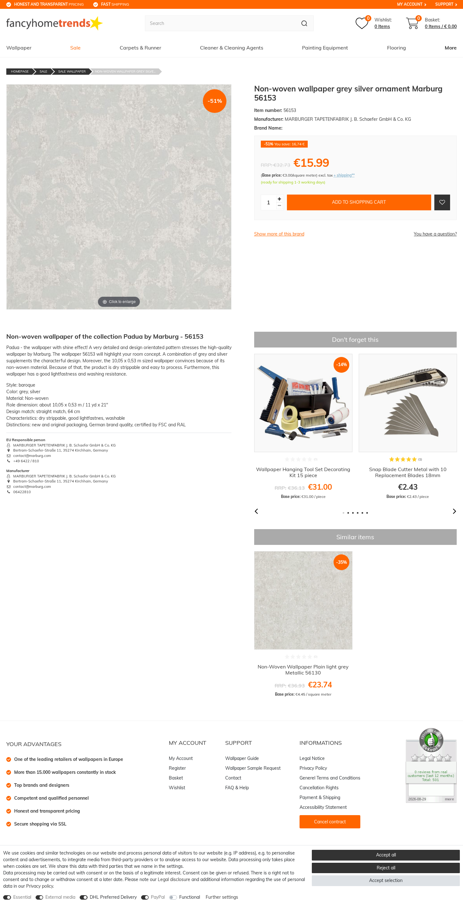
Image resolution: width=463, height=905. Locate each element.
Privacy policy (39, 886)
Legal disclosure (174, 879)
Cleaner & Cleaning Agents (231, 47)
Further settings (222, 897)
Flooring (396, 47)
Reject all (386, 868)
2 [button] (348, 513)
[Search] (304, 23)
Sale (75, 47)
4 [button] (357, 513)
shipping (115, 4)
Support (444, 4)
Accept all (386, 855)
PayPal (158, 897)
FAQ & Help (237, 788)
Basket (176, 778)
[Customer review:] (431, 765)
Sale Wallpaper (72, 71)
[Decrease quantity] (279, 205)
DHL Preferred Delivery (113, 897)
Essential (22, 897)
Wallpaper (18, 47)
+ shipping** (344, 175)
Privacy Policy (313, 768)
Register (177, 768)
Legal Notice (312, 758)
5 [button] (362, 513)
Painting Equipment (325, 47)
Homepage (20, 71)
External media (60, 897)
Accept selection (386, 880)
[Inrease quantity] (279, 199)
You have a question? (435, 234)
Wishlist (177, 788)
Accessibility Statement (323, 807)
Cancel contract (330, 822)
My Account (409, 4)
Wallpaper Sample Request (253, 768)
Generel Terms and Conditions (330, 778)
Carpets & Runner (140, 47)
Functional (189, 897)
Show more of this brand (279, 234)
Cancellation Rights (319, 788)
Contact (233, 778)
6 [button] (367, 513)
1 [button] (343, 513)
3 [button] (353, 513)
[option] (303, 426)
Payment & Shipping (320, 797)
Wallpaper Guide (242, 758)
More (451, 47)
